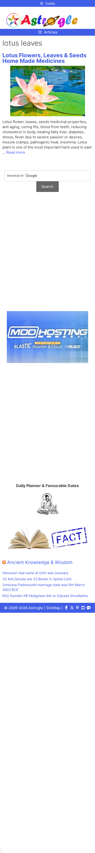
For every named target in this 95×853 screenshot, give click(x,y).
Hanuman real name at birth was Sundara (35, 573)
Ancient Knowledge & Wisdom (40, 562)
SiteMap (53, 607)
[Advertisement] (47, 254)
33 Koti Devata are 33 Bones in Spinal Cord (36, 579)
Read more (15, 152)
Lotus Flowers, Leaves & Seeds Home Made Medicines (44, 58)
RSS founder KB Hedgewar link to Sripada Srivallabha (45, 596)
